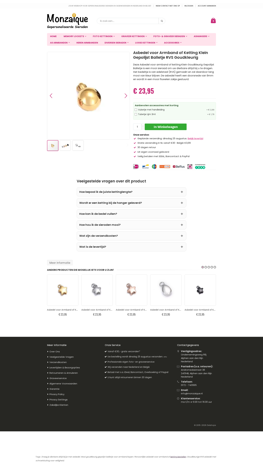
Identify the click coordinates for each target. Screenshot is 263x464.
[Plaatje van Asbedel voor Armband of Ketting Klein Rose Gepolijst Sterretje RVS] (131, 290)
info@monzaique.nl (192, 393)
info (165, 357)
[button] (51, 95)
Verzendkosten (58, 362)
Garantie (54, 388)
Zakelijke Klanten (58, 404)
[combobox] (131, 21)
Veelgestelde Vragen (61, 356)
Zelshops (211, 425)
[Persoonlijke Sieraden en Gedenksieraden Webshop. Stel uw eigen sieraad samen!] (67, 21)
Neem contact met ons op (168, 6)
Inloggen (188, 6)
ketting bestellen (178, 456)
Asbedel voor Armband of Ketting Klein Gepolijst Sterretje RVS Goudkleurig (62, 309)
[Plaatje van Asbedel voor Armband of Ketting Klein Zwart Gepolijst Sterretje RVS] (200, 290)
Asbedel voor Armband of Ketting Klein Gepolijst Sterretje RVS (97, 309)
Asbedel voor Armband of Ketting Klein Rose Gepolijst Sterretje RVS (131, 309)
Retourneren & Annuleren (63, 372)
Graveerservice (58, 378)
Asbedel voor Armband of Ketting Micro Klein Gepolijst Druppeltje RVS (166, 309)
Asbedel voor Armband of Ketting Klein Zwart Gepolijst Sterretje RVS (200, 309)
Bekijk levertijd (195, 138)
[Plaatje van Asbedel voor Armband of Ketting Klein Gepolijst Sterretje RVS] (97, 290)
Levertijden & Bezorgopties (64, 367)
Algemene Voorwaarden (63, 383)
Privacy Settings (58, 399)
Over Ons (54, 351)
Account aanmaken (207, 6)
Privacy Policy (56, 394)
